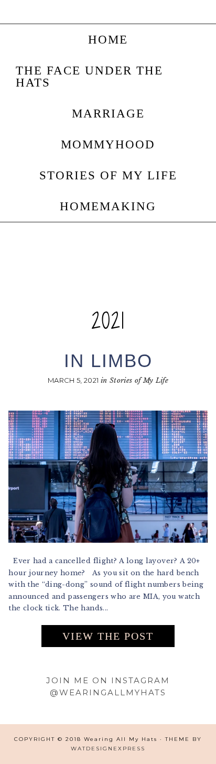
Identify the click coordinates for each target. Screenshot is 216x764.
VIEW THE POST (108, 636)
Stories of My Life (139, 380)
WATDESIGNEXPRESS (108, 748)
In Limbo (108, 360)
